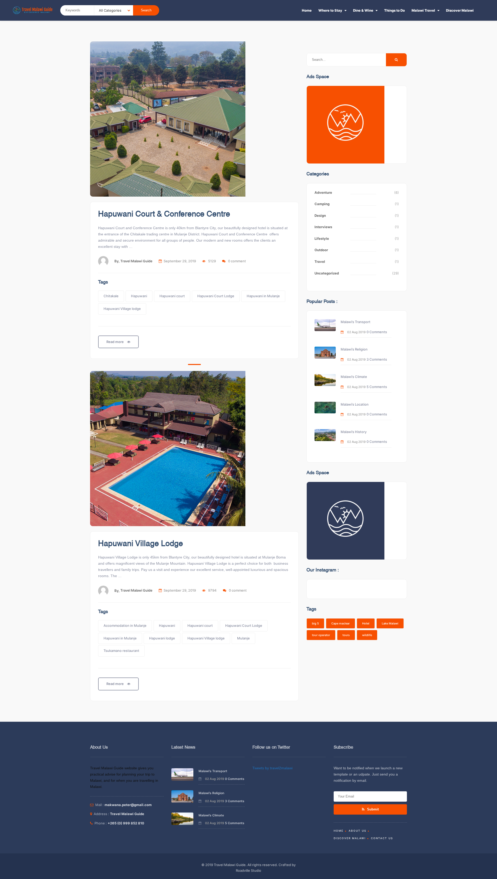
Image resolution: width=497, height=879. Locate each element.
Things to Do (394, 10)
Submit (372, 809)
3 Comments (377, 359)
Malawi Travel (423, 10)
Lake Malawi (390, 623)
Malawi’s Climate (354, 377)
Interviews (323, 227)
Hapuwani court (172, 296)
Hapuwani (139, 296)
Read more (115, 342)
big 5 (315, 623)
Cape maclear (340, 623)
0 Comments (377, 332)
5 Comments (377, 387)
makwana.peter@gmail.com (128, 805)
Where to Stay (330, 10)
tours (346, 635)
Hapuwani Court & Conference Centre (164, 214)
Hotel (365, 623)
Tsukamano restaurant (121, 651)
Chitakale (111, 296)
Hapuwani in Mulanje (263, 296)
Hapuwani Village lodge (122, 309)
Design (320, 215)
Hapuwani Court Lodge (215, 296)
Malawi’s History (354, 432)
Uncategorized (327, 273)
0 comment (237, 261)
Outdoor (321, 250)
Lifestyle (322, 238)
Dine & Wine (363, 10)
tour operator (321, 635)
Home (307, 10)
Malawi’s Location (355, 404)
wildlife (367, 635)
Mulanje (243, 638)
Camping (322, 204)
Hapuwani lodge (162, 638)
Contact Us (382, 838)
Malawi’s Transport (355, 322)
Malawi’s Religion (354, 349)
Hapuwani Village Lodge (140, 544)
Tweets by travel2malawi (272, 768)
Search (146, 10)
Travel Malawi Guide (136, 261)
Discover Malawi (460, 10)
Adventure (323, 192)
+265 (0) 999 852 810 (126, 823)
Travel (320, 261)
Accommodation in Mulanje (125, 625)
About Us (357, 830)
